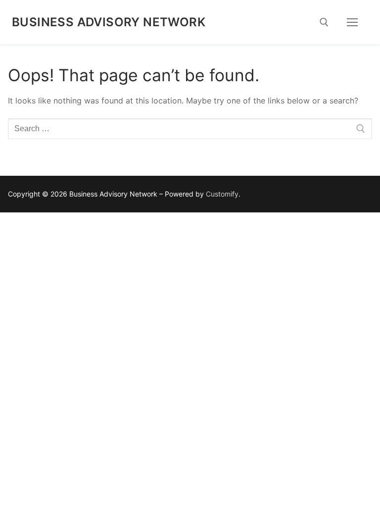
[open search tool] (324, 22)
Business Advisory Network (108, 22)
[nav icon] (352, 22)
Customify (222, 194)
